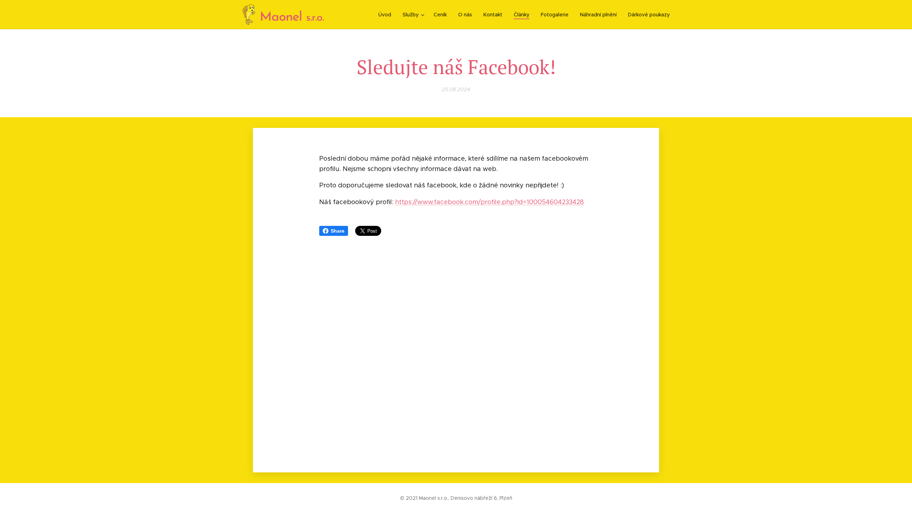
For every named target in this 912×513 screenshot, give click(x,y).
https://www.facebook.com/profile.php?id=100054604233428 (489, 202)
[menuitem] (387, 15)
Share (337, 231)
